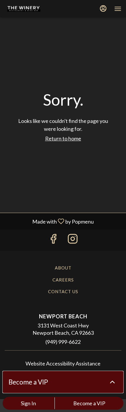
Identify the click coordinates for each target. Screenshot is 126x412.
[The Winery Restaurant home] (31, 8)
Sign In (28, 403)
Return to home (63, 138)
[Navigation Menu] (117, 9)
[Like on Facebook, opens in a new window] (53, 240)
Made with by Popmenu (49, 221)
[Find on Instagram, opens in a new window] (72, 240)
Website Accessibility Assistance (63, 363)
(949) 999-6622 (63, 342)
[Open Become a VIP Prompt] (112, 382)
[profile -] (103, 8)
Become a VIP (89, 403)
